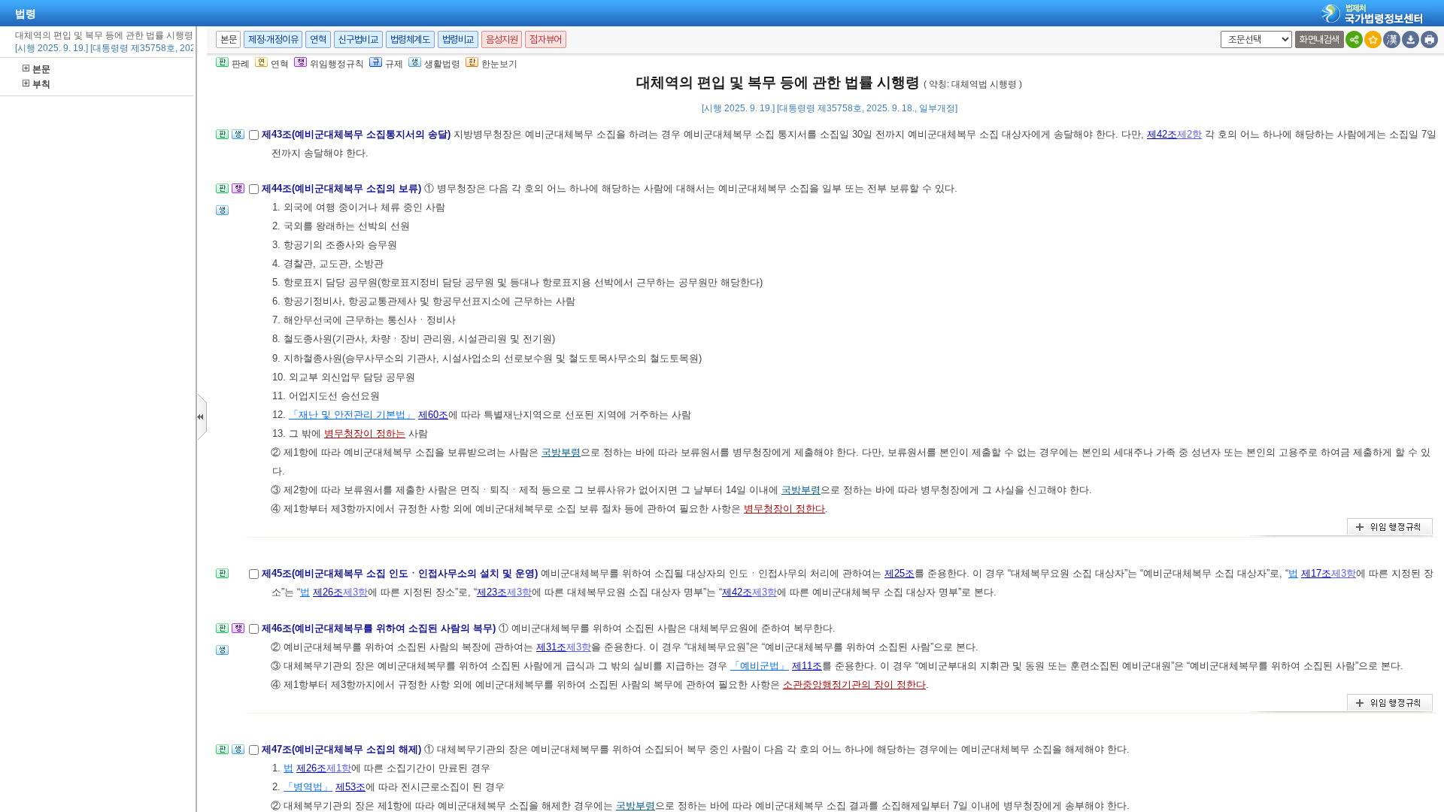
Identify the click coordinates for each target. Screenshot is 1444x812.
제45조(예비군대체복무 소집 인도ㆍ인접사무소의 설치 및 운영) (401, 573)
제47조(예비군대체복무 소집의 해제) (343, 749)
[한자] (1391, 39)
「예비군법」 (759, 665)
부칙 (41, 84)
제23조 (492, 592)
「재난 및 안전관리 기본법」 (352, 414)
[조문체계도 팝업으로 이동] (222, 138)
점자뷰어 (545, 39)
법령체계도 (410, 39)
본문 (41, 69)
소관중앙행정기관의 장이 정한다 (854, 684)
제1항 (338, 768)
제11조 (807, 665)
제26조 (328, 592)
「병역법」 (308, 786)
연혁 (318, 39)
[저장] (1410, 39)
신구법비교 (358, 39)
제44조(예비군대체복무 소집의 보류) (343, 188)
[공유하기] (1354, 39)
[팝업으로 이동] (238, 138)
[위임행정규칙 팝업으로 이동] (238, 192)
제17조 (1316, 573)
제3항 (1343, 573)
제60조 (433, 414)
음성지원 (501, 39)
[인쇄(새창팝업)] (1429, 39)
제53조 (350, 786)
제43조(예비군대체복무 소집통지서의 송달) (358, 134)
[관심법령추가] (1373, 39)
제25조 (899, 573)
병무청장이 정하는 (364, 433)
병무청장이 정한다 (784, 508)
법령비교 (458, 39)
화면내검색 (1319, 39)
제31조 (551, 647)
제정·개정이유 (273, 39)
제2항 (1189, 134)
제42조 (1162, 134)
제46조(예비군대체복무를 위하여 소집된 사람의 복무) (380, 628)
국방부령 (561, 452)
